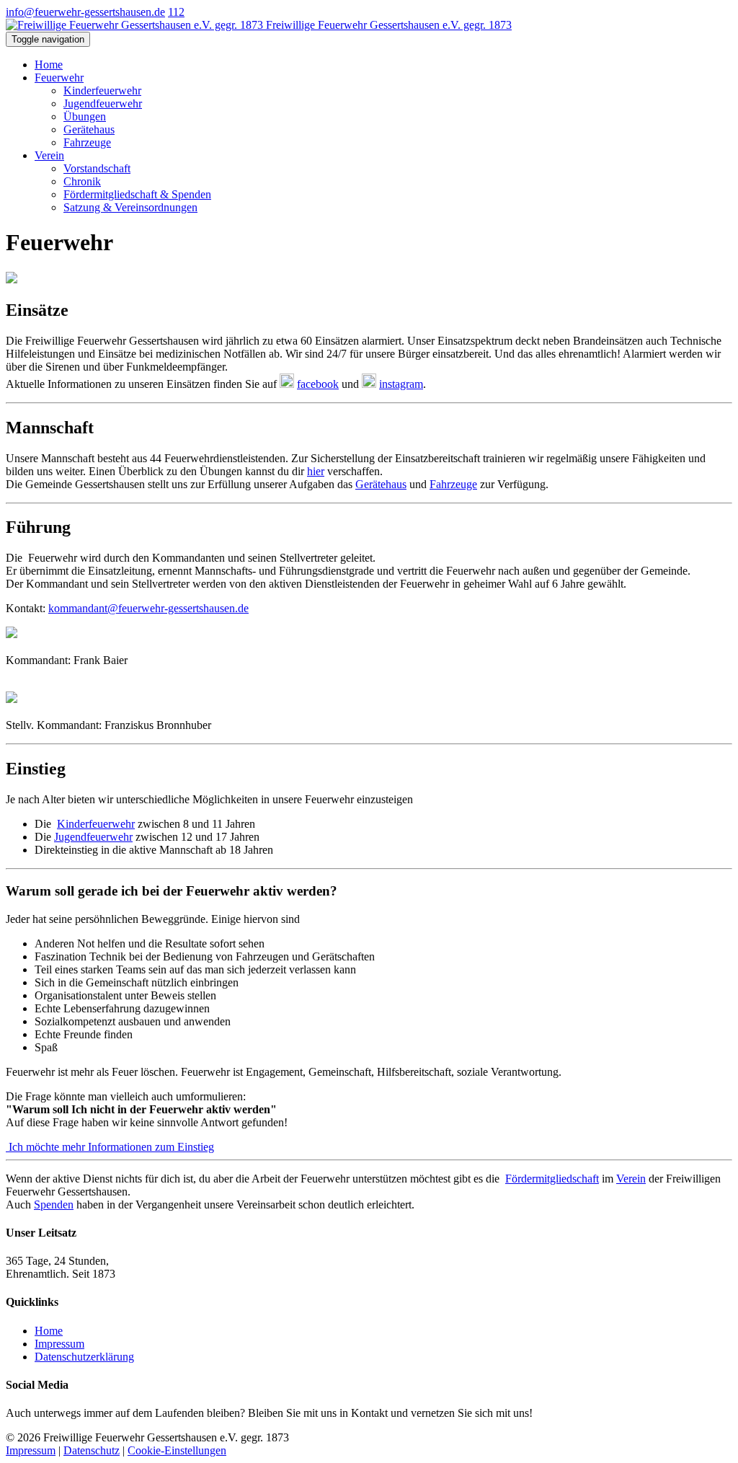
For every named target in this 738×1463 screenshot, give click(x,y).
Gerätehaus (89, 129)
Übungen (84, 116)
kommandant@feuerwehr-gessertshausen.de (148, 608)
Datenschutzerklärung (84, 1357)
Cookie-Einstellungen (177, 1450)
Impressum (59, 1344)
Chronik (82, 181)
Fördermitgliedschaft (552, 1178)
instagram (401, 384)
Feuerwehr (59, 77)
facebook (318, 384)
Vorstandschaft (96, 168)
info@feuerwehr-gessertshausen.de (85, 12)
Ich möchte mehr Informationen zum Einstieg (110, 1147)
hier (315, 471)
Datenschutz (91, 1450)
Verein (49, 155)
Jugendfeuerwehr (102, 103)
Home (49, 64)
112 (176, 12)
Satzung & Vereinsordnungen (130, 207)
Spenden (54, 1204)
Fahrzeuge (87, 142)
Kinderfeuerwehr (102, 90)
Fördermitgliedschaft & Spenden (137, 194)
